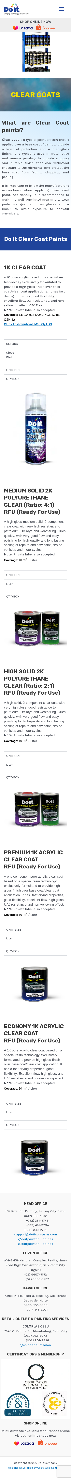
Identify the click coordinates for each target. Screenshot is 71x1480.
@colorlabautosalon (35, 1345)
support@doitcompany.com (35, 1234)
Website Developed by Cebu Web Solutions (35, 1467)
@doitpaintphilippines (35, 1239)
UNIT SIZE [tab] (13, 370)
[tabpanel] (35, 357)
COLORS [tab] (12, 344)
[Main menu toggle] (61, 9)
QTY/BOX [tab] (13, 379)
